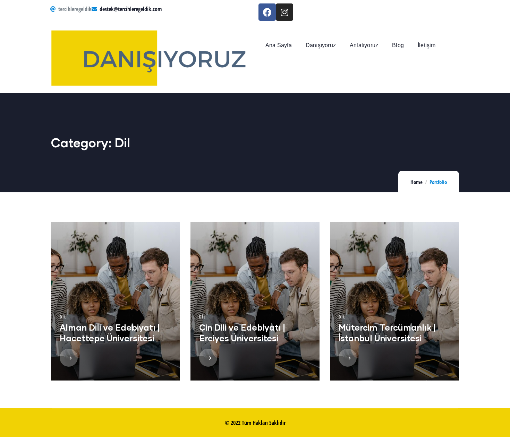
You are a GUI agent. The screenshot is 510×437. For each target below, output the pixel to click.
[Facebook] (267, 12)
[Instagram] (284, 12)
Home (416, 181)
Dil (63, 317)
